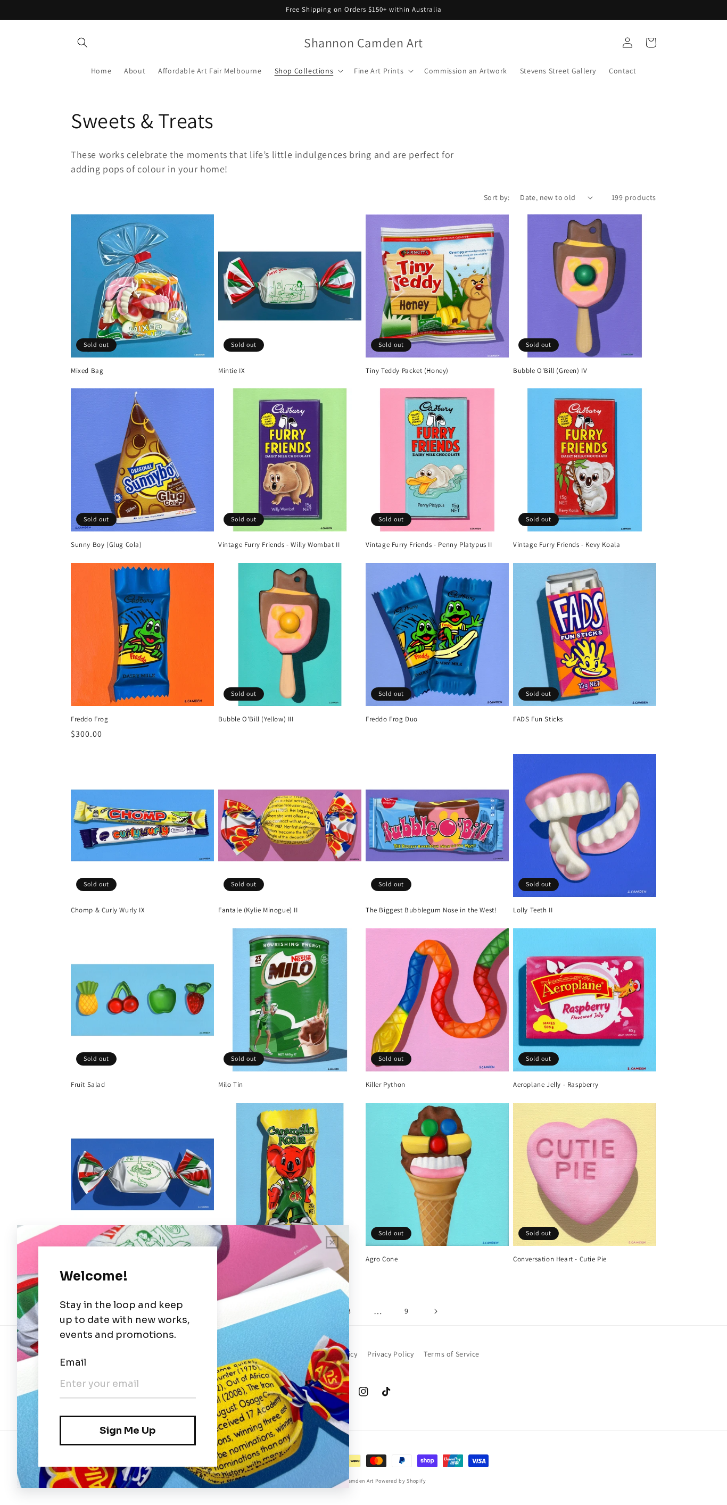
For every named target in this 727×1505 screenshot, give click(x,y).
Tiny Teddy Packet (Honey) (407, 371)
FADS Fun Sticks (538, 719)
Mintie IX (231, 371)
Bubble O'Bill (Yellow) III (256, 719)
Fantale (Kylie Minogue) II (258, 910)
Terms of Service (452, 1354)
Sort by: (496, 197)
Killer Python (386, 1084)
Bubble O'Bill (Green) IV (550, 371)
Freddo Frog (90, 719)
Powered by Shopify (400, 1480)
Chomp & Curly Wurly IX (108, 910)
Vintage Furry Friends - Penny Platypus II (429, 545)
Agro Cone (382, 1259)
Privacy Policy (390, 1354)
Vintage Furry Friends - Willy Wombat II (279, 545)
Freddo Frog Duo (392, 719)
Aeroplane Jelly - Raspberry (555, 1084)
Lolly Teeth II (532, 910)
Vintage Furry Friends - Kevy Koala (566, 545)
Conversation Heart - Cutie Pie (560, 1259)
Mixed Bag (87, 371)
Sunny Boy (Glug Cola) (106, 545)
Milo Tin (230, 1084)
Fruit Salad (88, 1084)
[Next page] (435, 1311)
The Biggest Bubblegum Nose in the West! (431, 910)
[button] (82, 42)
